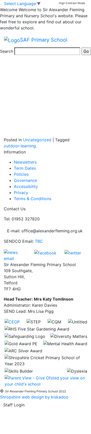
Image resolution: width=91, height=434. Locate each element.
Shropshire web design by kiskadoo (34, 397)
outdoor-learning (20, 145)
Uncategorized (37, 139)
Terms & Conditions (32, 198)
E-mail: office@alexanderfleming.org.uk (45, 230)
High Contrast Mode (72, 3)
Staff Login (14, 404)
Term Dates (25, 168)
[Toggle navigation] (80, 40)
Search (6, 51)
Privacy (21, 192)
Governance (25, 180)
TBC (39, 241)
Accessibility (26, 186)
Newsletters (25, 162)
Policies (21, 174)
